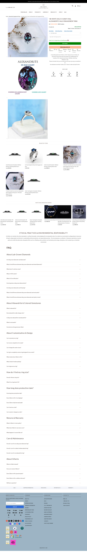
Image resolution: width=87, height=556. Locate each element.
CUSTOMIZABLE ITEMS (29, 512)
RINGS (31, 12)
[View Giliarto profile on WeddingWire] (7, 529)
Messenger (53, 76)
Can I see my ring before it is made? (43, 343)
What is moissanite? (43, 322)
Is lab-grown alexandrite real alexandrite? (43, 318)
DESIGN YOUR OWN (47, 507)
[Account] (75, 6)
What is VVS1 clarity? (43, 274)
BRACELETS (54, 12)
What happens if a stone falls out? (43, 432)
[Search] (72, 6)
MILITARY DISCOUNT (48, 509)
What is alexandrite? (43, 308)
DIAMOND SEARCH (47, 516)
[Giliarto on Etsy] (11, 521)
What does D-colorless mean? (43, 269)
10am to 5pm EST (66, 505)
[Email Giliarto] (8, 517)
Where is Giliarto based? (43, 464)
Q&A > (15, 487)
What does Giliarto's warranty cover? (43, 428)
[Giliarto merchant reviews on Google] (16, 538)
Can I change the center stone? (43, 347)
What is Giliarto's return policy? (43, 423)
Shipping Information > (28, 487)
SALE (65, 12)
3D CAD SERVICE (28, 523)
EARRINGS (46, 12)
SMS (61, 76)
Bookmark (69, 76)
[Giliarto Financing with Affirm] (12, 524)
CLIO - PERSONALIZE (48, 505)
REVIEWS (46, 503)
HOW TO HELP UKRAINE (48, 523)
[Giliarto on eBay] (16, 521)
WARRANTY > (70, 487)
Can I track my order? (43, 407)
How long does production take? (43, 393)
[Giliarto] (43, 5)
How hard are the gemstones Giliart (43, 327)
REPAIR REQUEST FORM (29, 509)
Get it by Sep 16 (78, 27)
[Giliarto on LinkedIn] (21, 515)
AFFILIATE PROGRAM (48, 498)
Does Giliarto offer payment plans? (43, 473)
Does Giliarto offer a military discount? (43, 478)
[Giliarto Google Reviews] (14, 521)
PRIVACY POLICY (28, 516)
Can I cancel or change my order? (43, 412)
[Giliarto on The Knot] (7, 521)
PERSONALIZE (24, 12)
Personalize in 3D (65, 47)
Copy (77, 76)
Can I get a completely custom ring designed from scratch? (43, 352)
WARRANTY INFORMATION (30, 505)
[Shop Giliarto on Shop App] (10, 524)
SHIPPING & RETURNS (29, 503)
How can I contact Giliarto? (43, 469)
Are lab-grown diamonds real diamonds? (43, 260)
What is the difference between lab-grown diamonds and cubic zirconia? (43, 297)
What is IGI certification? (43, 278)
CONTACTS (46, 521)
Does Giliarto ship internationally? (43, 403)
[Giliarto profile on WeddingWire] (7, 537)
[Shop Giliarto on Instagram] (17, 524)
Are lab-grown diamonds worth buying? (43, 288)
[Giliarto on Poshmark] (20, 521)
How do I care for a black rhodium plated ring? (43, 448)
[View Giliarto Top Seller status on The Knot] (15, 533)
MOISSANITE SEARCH (48, 514)
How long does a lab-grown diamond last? (43, 283)
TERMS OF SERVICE (28, 521)
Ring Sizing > (43, 487)
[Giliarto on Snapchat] (8, 515)
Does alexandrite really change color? (43, 313)
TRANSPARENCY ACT (29, 518)
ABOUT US (27, 498)
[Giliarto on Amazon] (18, 521)
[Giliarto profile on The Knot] (7, 543)
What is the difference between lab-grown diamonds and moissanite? (43, 292)
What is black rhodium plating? (43, 362)
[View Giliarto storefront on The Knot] (11, 533)
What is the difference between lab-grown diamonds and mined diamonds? (43, 264)
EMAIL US (65, 498)
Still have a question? (43, 483)
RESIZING (27, 507)
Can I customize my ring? (43, 338)
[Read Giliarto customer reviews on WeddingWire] (22, 529)
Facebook (61, 73)
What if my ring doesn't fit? (43, 382)
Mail (77, 73)
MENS (61, 12)
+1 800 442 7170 (11, 7)
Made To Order (71, 28)
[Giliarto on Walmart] (23, 521)
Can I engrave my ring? (43, 366)
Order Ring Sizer (58, 31)
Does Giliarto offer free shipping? (43, 398)
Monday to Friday (66, 503)
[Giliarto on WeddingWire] (9, 521)
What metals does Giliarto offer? (43, 357)
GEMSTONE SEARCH (48, 518)
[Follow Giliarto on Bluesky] (15, 524)
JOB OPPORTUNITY (28, 525)
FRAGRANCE (27, 514)
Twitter (53, 73)
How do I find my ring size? (43, 377)
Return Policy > (57, 487)
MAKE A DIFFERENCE (48, 512)
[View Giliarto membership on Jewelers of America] (14, 529)
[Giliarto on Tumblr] (15, 515)
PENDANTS (38, 12)
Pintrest (69, 73)
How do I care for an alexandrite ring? (43, 453)
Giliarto (41, 547)
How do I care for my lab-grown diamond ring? (43, 444)
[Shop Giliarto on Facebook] (19, 524)
